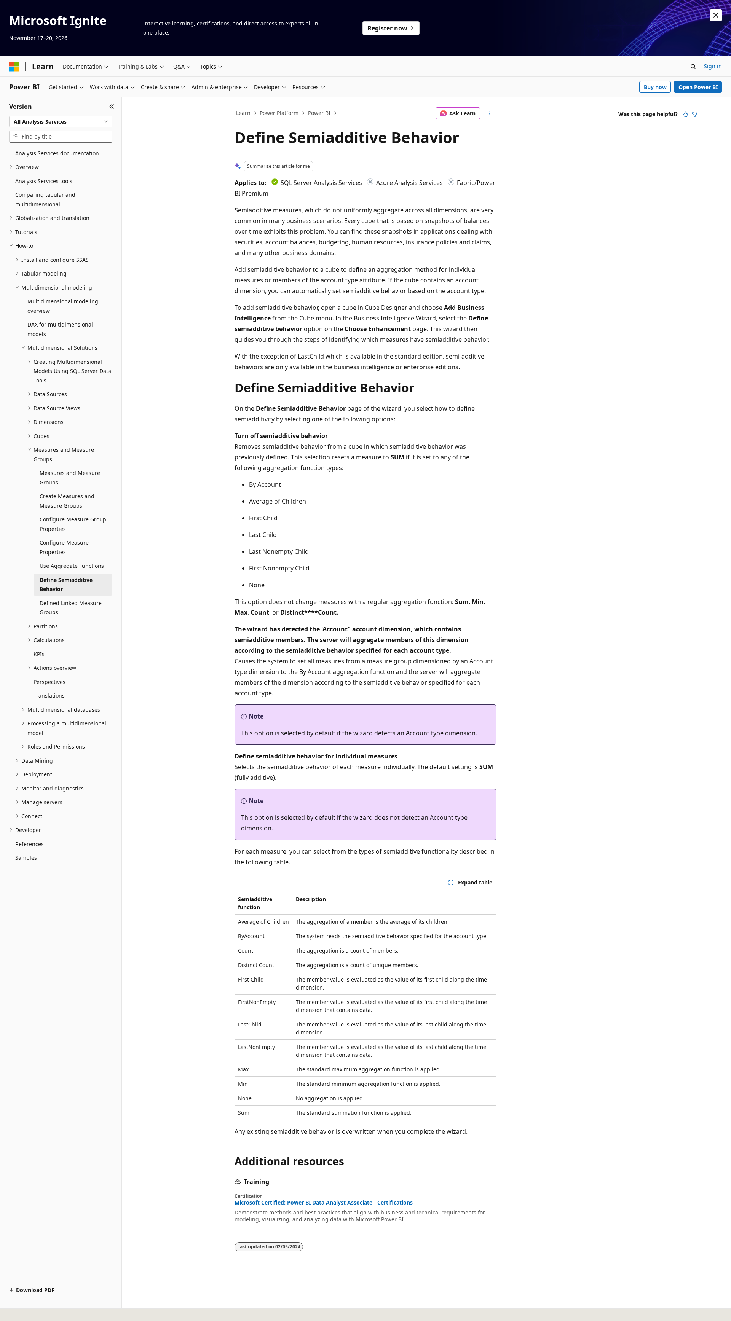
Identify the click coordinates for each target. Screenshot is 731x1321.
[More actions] (489, 113)
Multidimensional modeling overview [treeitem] (62, 306)
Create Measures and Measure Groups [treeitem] (67, 500)
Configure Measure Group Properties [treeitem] (73, 524)
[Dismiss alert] (716, 15)
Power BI (319, 112)
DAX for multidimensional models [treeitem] (60, 329)
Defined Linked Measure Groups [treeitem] (71, 607)
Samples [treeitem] (26, 857)
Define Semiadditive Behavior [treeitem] (66, 584)
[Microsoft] (14, 67)
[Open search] (693, 66)
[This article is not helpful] (694, 114)
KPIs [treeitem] (39, 654)
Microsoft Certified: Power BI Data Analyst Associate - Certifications (324, 1202)
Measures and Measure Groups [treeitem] (70, 477)
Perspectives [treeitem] (49, 681)
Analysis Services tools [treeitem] (43, 181)
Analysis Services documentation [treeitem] (57, 153)
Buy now (655, 87)
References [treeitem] (29, 844)
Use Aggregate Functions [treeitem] (72, 565)
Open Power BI (698, 87)
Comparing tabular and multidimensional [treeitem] (45, 199)
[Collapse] (111, 106)
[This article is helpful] (685, 114)
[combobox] (60, 122)
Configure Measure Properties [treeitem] (64, 547)
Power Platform (279, 112)
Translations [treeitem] (49, 695)
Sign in (713, 66)
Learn (243, 112)
